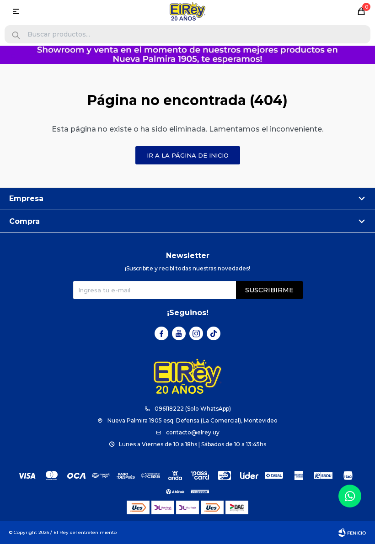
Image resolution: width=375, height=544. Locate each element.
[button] (16, 35)
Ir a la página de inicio (188, 155)
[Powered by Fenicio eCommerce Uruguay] (352, 532)
